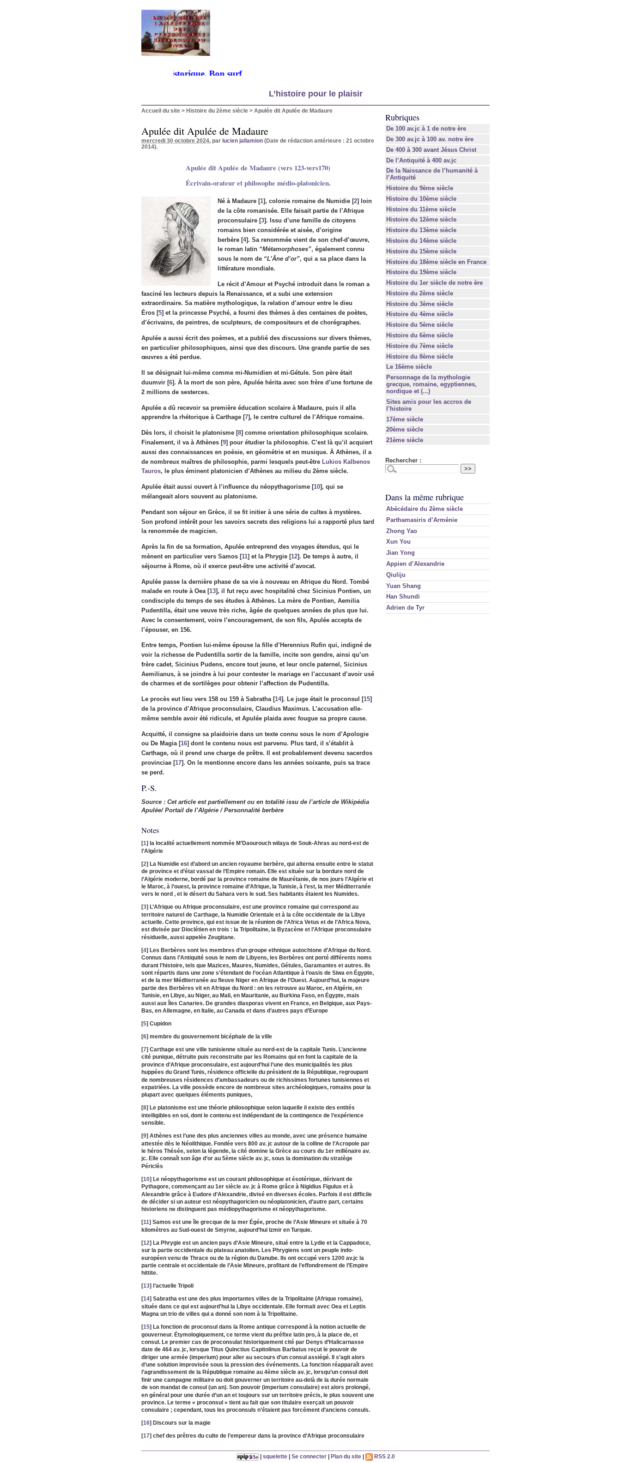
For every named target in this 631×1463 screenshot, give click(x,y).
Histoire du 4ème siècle (419, 314)
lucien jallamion (242, 141)
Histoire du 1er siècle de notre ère (434, 282)
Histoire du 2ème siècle (217, 111)
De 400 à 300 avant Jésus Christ (431, 149)
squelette (275, 1456)
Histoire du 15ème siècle (421, 251)
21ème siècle (404, 440)
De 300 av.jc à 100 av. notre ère (429, 139)
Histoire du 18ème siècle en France (436, 261)
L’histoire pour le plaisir (316, 93)
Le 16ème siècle (409, 366)
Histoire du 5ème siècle (419, 324)
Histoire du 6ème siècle (419, 335)
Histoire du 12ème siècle (421, 219)
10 (317, 486)
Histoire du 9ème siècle (419, 188)
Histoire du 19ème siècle (421, 272)
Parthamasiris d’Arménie (421, 519)
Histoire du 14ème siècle (421, 240)
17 (178, 762)
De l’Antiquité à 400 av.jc (421, 160)
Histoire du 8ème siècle (419, 356)
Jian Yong (400, 552)
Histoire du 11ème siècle (421, 209)
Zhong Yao (401, 531)
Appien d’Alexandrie (415, 563)
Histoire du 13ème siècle (421, 230)
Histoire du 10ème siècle (421, 198)
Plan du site (346, 1456)
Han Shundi (403, 596)
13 (212, 591)
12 (294, 556)
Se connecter (309, 1456)
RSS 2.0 (384, 1456)
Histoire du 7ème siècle (419, 345)
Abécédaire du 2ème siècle (424, 508)
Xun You (398, 541)
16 (184, 743)
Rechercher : (403, 460)
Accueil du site (160, 111)
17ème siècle (404, 419)
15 (367, 699)
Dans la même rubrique (424, 497)
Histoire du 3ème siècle (419, 303)
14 (278, 699)
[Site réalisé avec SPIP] (248, 1456)
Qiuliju (396, 574)
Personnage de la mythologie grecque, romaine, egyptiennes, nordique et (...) (431, 384)
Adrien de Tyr (405, 607)
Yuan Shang (403, 585)
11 (245, 556)
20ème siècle (404, 429)
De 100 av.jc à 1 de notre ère (426, 128)
